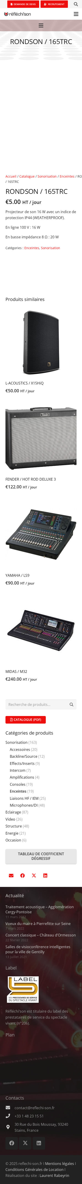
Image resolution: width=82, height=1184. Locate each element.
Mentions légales (59, 1163)
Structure (13, 826)
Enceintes (67, 176)
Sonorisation (47, 176)
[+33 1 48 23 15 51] (10, 1116)
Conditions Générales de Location (34, 1169)
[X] (34, 875)
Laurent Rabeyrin (54, 1175)
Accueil (10, 176)
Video (10, 819)
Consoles (18, 784)
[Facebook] (22, 875)
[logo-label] (41, 990)
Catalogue (27, 176)
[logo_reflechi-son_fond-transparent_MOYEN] (17, 14)
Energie (11, 833)
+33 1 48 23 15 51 (29, 1116)
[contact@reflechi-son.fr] (10, 1108)
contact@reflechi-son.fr (35, 1107)
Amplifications (22, 777)
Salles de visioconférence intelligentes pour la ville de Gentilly (37, 949)
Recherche (71, 704)
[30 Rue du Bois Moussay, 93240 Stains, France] (10, 1127)
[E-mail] (11, 875)
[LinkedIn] (45, 875)
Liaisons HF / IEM (24, 798)
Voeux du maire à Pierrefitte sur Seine (38, 923)
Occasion (13, 840)
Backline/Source (23, 756)
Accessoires (20, 749)
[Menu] (76, 14)
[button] (75, 4)
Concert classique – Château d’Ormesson (40, 935)
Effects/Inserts (22, 763)
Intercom (18, 770)
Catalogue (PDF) (27, 719)
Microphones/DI (24, 805)
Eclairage (13, 812)
